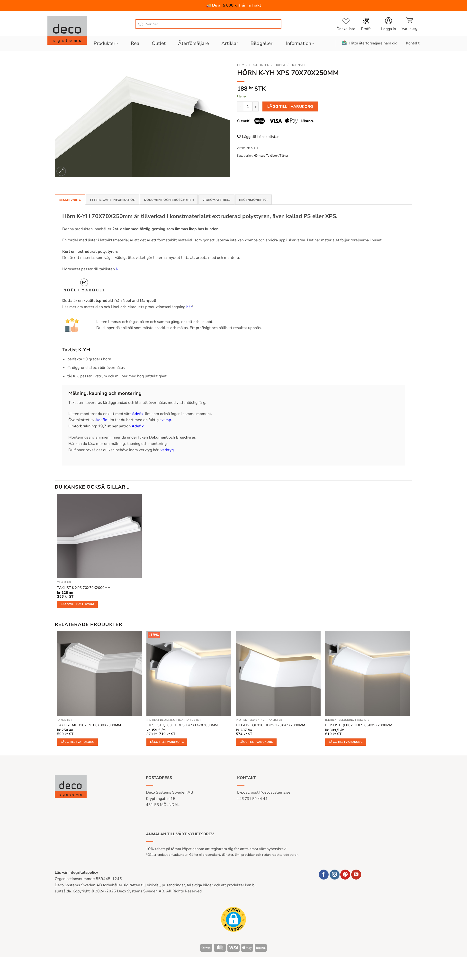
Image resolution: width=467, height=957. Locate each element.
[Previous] (57, 693)
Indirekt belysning (160, 720)
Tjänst (280, 65)
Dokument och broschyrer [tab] (169, 200)
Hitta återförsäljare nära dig (373, 43)
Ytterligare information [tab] (112, 200)
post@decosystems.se (270, 792)
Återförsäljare (193, 43)
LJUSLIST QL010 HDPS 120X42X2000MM (270, 725)
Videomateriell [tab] (216, 200)
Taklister (272, 155)
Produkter (104, 43)
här (189, 307)
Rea (135, 43)
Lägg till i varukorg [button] (77, 604)
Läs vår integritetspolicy (76, 872)
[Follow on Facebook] (324, 875)
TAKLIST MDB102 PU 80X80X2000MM (89, 725)
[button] (409, 24)
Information (298, 43)
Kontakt (413, 43)
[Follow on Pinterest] (345, 875)
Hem (240, 65)
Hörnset (298, 65)
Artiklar (229, 43)
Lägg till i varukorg (290, 106)
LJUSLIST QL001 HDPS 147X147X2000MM (182, 725)
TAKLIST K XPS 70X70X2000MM (83, 587)
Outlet (159, 43)
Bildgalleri (262, 43)
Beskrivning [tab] (70, 200)
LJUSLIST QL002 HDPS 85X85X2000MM (358, 725)
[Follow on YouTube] (356, 875)
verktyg (167, 450)
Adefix (137, 413)
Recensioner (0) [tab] (253, 200)
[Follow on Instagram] (335, 875)
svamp (165, 420)
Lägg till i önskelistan (260, 136)
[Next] (409, 693)
